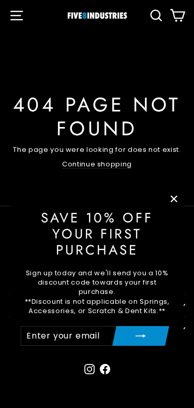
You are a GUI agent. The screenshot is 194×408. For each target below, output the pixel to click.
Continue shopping (97, 164)
